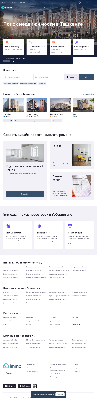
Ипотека (38, 8)
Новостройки (28, 8)
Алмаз (5, 324)
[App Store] (9, 386)
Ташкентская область (57, 278)
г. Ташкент (7, 267)
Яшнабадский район (79, 347)
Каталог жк (42, 83)
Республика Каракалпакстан (36, 278)
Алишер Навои (8, 321)
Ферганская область (79, 267)
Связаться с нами (33, 368)
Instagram (76, 368)
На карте (72, 77)
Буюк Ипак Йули (55, 321)
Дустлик (75, 317)
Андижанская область (11, 271)
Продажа (17, 8)
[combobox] (18, 77)
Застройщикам (55, 373)
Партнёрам (22, 2)
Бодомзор (52, 317)
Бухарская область (10, 274)
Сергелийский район (33, 344)
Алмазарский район (10, 340)
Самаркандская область (58, 267)
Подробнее (25, 194)
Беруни (28, 324)
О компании (31, 364)
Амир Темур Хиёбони (34, 321)
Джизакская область (10, 278)
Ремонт (46, 8)
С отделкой (56, 121)
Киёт (73, 321)
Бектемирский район (10, 344)
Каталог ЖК (8, 121)
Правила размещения (57, 377)
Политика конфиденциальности (57, 369)
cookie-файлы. (49, 394)
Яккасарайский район (80, 340)
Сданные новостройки (11, 83)
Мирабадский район (10, 347)
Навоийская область (33, 271)
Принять (60, 394)
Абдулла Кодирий (9, 317)
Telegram (76, 364)
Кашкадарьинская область (36, 267)
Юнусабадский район (57, 347)
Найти (86, 77)
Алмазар (29, 317)
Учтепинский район (33, 347)
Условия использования (58, 364)
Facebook (76, 371)
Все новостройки (87, 94)
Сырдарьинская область (58, 274)
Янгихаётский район (79, 344)
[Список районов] (31, 77)
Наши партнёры (32, 371)
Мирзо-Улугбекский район (35, 340)
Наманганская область (34, 274)
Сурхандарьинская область (59, 271)
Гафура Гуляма (54, 324)
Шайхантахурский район (58, 344)
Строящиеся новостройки (28, 83)
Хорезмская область (79, 271)
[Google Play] (24, 386)
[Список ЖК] (61, 77)
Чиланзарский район (56, 340)
